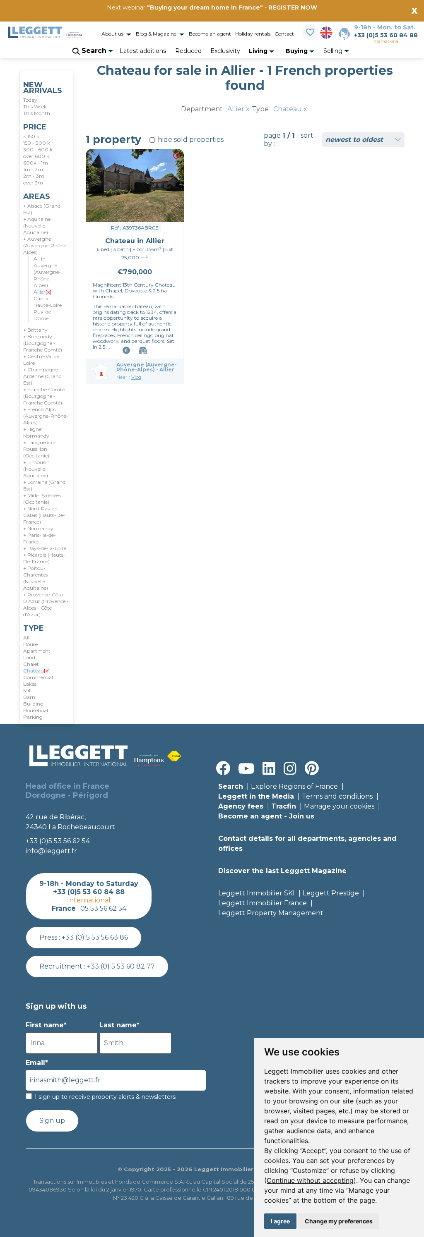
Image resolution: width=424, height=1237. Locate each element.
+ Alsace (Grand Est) (41, 209)
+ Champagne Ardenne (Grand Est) (42, 376)
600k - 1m (35, 163)
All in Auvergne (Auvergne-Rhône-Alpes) (47, 272)
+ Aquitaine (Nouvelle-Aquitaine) (37, 225)
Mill (27, 690)
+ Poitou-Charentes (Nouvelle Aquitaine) (35, 578)
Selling (333, 51)
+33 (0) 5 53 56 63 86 (95, 937)
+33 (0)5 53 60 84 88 (386, 35)
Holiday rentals (252, 34)
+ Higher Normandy (36, 432)
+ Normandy (38, 528)
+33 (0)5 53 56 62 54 (58, 841)
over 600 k (36, 156)
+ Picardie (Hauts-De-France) (44, 558)
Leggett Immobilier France (262, 903)
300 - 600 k (38, 149)
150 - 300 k (36, 143)
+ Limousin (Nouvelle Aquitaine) (36, 469)
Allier (42, 292)
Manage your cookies (339, 806)
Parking (33, 717)
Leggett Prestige (331, 893)
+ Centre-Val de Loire (41, 359)
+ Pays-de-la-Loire (44, 548)
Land (29, 657)
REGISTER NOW (292, 7)
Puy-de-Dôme (43, 315)
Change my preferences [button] (339, 1221)
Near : (128, 377)
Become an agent (210, 34)
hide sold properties (190, 140)
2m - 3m (33, 176)
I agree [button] (280, 1221)
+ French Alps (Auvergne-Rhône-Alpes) (45, 416)
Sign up (52, 1121)
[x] (48, 292)
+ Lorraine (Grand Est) (44, 485)
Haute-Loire (48, 305)
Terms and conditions (337, 796)
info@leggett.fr (51, 851)
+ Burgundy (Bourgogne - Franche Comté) (42, 343)
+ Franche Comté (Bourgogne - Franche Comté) (44, 396)
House (30, 644)
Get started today (261, 19)
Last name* (119, 1025)
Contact (284, 34)
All (26, 637)
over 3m (33, 182)
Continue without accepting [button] (310, 1180)
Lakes (29, 684)
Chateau (36, 671)
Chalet (31, 664)
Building (33, 704)
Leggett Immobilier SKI (256, 893)
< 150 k (31, 136)
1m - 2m (33, 169)
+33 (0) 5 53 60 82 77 (121, 966)
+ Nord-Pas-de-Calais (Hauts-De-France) (44, 515)
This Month (36, 113)
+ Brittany (35, 330)
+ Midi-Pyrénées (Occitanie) (42, 498)
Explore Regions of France (294, 786)
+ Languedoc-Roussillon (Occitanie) (39, 449)
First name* (46, 1025)
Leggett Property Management (270, 913)
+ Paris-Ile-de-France (39, 538)
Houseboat (36, 710)
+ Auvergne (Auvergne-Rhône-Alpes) (45, 245)
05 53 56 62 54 (103, 908)
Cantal (42, 298)
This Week (35, 106)
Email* (37, 1063)
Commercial (38, 677)
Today (30, 100)
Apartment (37, 651)
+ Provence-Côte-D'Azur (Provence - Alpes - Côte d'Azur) (46, 604)
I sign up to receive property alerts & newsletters (105, 1097)
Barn (29, 697)
